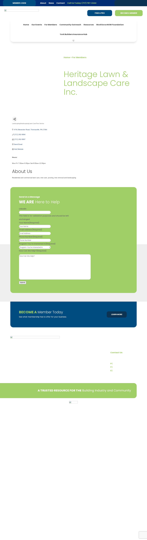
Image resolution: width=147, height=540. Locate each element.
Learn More (116, 314)
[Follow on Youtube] (139, 3)
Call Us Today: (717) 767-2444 (81, 3)
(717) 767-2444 (120, 363)
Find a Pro (100, 13)
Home (26, 24)
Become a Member (128, 13)
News (51, 3)
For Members (50, 24)
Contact (60, 3)
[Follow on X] (122, 3)
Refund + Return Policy (33, 403)
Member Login (19, 3)
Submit (22, 282)
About (43, 3)
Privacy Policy (16, 403)
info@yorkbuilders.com (123, 370)
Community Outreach (70, 24)
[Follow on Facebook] (131, 3)
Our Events (36, 24)
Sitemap (133, 408)
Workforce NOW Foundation (110, 24)
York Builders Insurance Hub (73, 34)
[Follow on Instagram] (135, 3)
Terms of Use (16, 407)
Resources (89, 24)
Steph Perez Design (128, 405)
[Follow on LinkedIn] (126, 3)
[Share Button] (14, 119)
